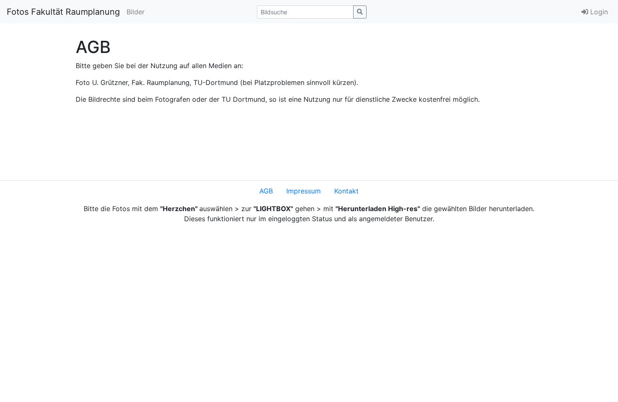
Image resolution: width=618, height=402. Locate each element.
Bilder (136, 12)
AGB (266, 191)
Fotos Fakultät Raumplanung (63, 12)
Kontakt (346, 191)
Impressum (303, 191)
